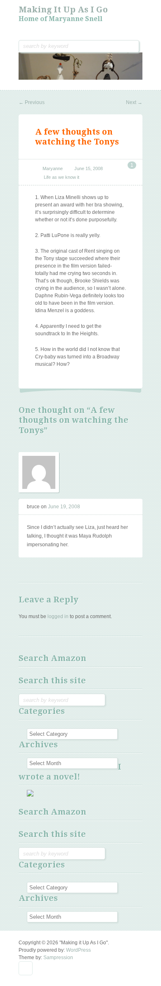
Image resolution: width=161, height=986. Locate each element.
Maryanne (53, 168)
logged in (58, 616)
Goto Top (26, 968)
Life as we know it (61, 177)
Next (134, 102)
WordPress (78, 950)
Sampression (58, 957)
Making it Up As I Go (63, 9)
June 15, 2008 (88, 168)
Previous (32, 102)
